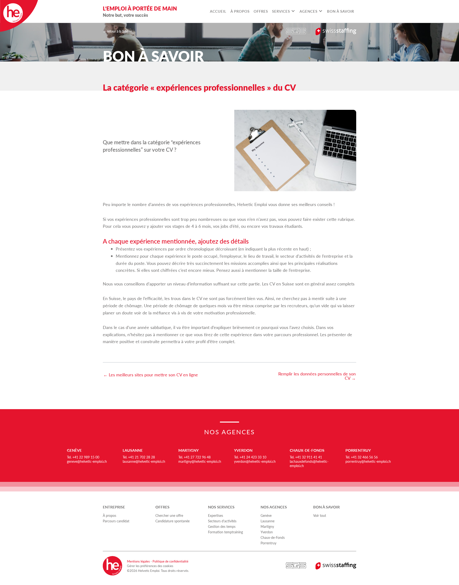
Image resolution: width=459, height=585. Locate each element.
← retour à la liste (115, 31)
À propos (109, 515)
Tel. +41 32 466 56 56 (361, 457)
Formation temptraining (225, 531)
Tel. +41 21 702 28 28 (139, 457)
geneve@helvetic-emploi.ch (87, 461)
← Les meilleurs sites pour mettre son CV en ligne (150, 375)
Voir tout (319, 515)
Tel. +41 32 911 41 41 (306, 457)
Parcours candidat (116, 520)
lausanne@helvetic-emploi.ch (144, 461)
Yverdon (243, 450)
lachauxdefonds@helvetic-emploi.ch (309, 463)
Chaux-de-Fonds (307, 450)
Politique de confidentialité (170, 561)
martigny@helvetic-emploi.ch (199, 461)
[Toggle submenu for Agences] (320, 11)
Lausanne (133, 450)
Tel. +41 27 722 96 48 (194, 457)
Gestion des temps (221, 526)
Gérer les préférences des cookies (150, 565)
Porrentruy (358, 450)
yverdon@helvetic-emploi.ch (255, 461)
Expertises (215, 515)
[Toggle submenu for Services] (293, 11)
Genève (74, 450)
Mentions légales (138, 561)
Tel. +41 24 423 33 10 (250, 457)
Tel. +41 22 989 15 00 (83, 457)
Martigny (188, 450)
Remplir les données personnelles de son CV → (317, 376)
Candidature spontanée (172, 520)
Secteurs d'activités (222, 520)
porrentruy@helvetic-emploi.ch (368, 461)
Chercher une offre (169, 515)
